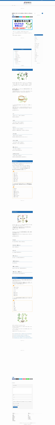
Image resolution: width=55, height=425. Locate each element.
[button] (13, 16)
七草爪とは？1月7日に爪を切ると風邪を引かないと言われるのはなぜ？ (22, 336)
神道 (35, 50)
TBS (28, 415)
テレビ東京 (29, 418)
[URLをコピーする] (31, 16)
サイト (13, 399)
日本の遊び (36, 54)
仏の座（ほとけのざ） (18, 57)
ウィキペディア (29, 419)
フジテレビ (29, 416)
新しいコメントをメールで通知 (16, 403)
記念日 (35, 58)
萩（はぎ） (17, 60)
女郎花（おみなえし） (18, 64)
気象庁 (13, 419)
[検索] (42, 0)
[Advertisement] (22, 10)
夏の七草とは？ (16, 58)
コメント (14, 387)
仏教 (35, 51)
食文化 (13, 377)
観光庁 (13, 418)
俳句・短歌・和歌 (36, 46)
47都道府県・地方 (36, 55)
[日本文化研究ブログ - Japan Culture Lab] (27, 3)
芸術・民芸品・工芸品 (37, 43)
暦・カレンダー (36, 39)
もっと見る (22, 65)
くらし (35, 42)
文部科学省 (13, 416)
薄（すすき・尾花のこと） (18, 61)
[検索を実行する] (42, 13)
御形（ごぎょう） (18, 56)
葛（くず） (17, 62)
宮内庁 (13, 415)
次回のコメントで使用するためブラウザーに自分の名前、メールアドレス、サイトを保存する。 (23, 401)
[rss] (41, 0)
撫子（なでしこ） (18, 63)
